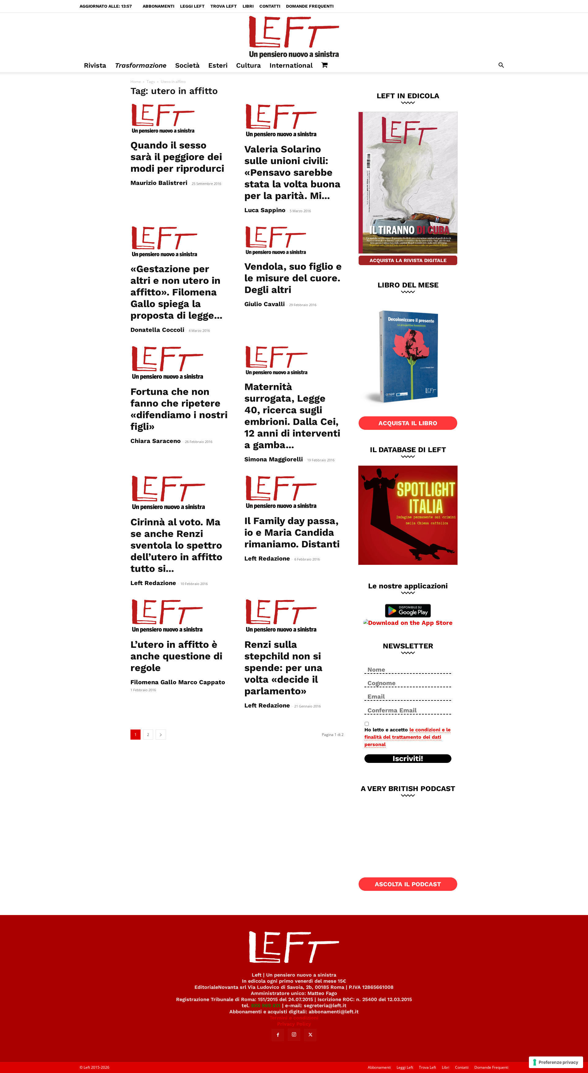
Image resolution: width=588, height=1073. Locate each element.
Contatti (269, 6)
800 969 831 (266, 1005)
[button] (501, 66)
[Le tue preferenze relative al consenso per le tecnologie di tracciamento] (556, 1062)
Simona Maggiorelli (273, 459)
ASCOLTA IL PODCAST (408, 884)
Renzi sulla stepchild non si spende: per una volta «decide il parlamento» (283, 668)
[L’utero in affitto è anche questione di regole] (180, 616)
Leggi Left (192, 6)
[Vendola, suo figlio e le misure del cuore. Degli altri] (294, 241)
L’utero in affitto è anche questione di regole (176, 656)
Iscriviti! (408, 758)
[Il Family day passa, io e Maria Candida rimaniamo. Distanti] (294, 492)
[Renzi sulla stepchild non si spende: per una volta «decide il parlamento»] (294, 616)
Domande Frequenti (310, 6)
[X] (310, 1035)
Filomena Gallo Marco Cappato (177, 682)
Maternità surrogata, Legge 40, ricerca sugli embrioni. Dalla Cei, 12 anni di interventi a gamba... (292, 416)
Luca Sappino (264, 210)
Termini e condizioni (294, 1018)
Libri (248, 6)
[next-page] (161, 735)
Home (135, 81)
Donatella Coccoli (157, 329)
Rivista (95, 65)
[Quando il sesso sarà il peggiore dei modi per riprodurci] (180, 119)
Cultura (248, 65)
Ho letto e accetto (407, 737)
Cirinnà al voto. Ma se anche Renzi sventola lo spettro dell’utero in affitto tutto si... (176, 545)
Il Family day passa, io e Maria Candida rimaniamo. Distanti (292, 532)
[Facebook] (278, 1035)
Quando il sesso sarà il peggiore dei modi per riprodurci (177, 156)
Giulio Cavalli (264, 304)
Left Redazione (153, 583)
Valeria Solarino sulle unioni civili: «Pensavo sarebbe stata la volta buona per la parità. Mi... (292, 172)
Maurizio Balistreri (158, 182)
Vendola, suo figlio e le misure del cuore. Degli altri (293, 278)
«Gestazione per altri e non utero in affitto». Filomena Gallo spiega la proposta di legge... (176, 292)
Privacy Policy (294, 1024)
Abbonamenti (158, 6)
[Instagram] (294, 1035)
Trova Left (223, 6)
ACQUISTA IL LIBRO (408, 423)
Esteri (218, 65)
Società (187, 65)
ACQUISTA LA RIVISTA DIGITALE (408, 260)
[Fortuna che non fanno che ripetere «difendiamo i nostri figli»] (180, 363)
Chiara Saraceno (155, 441)
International (291, 65)
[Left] (294, 36)
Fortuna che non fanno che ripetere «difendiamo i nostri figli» (179, 409)
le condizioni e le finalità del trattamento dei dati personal (407, 737)
